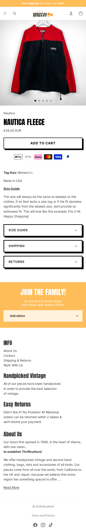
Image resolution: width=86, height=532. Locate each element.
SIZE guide (18, 230)
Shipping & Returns (17, 360)
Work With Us (13, 365)
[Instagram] (43, 525)
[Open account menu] (71, 13)
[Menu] (5, 13)
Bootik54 (48, 506)
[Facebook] (35, 525)
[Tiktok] (50, 525)
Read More (11, 487)
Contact (9, 355)
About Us (10, 351)
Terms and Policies (43, 515)
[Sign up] (76, 316)
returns (16, 261)
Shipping (17, 246)
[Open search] (14, 13)
